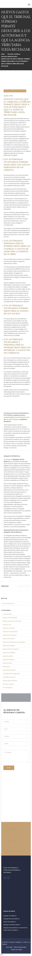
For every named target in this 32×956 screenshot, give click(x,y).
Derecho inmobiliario (9, 652)
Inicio (3, 54)
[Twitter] (21, 586)
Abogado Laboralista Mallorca (11, 925)
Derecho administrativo (9, 56)
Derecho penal (7, 663)
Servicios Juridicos (13, 54)
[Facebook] (18, 586)
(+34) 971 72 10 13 (11, 840)
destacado (6, 666)
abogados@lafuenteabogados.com (16, 417)
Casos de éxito (7, 614)
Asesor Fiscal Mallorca (9, 922)
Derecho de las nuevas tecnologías (14, 642)
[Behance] (29, 586)
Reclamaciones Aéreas (10, 680)
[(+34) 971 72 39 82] (6, 826)
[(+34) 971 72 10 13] (6, 837)
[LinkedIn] (27, 586)
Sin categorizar (7, 687)
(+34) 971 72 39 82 (11, 829)
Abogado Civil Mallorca (9, 916)
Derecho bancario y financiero (12, 621)
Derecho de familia (9, 638)
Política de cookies (16, 949)
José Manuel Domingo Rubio (11, 673)
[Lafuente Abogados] (5, 4)
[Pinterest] (24, 586)
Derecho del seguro (9, 645)
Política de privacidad (20, 947)
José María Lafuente (9, 677)
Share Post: (5, 586)
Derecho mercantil (8, 659)
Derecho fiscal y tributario (11, 649)
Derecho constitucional (10, 631)
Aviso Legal (9, 947)
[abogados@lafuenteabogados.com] (6, 848)
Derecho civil (21, 91)
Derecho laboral (8, 656)
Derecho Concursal (9, 628)
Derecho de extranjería (10, 635)
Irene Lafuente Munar (9, 670)
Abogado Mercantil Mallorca (11, 919)
